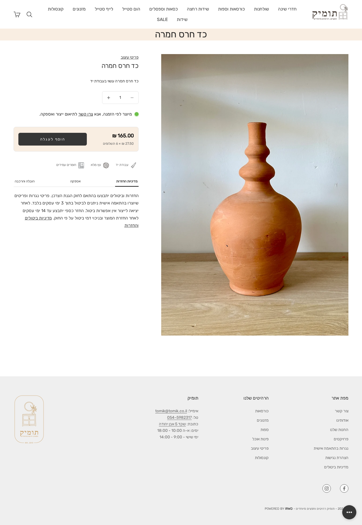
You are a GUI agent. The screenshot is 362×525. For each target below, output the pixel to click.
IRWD (289, 509)
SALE (162, 19)
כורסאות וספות (231, 9)
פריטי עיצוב (130, 57)
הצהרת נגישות (336, 457)
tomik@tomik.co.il (171, 411)
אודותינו (342, 420)
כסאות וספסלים (163, 9)
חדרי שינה (287, 9)
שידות (182, 19)
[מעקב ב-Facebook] (344, 488)
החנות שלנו (339, 429)
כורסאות (262, 411)
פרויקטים (341, 439)
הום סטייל (131, 9)
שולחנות (261, 9)
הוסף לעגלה (52, 139)
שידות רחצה (198, 9)
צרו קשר (85, 114)
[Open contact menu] (349, 512)
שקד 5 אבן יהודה (172, 424)
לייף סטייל (104, 9)
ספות (264, 429)
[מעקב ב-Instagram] (326, 488)
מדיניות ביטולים (336, 467)
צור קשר (341, 411)
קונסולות (56, 9)
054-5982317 (179, 417)
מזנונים (79, 9)
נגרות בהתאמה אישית (331, 448)
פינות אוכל (260, 439)
